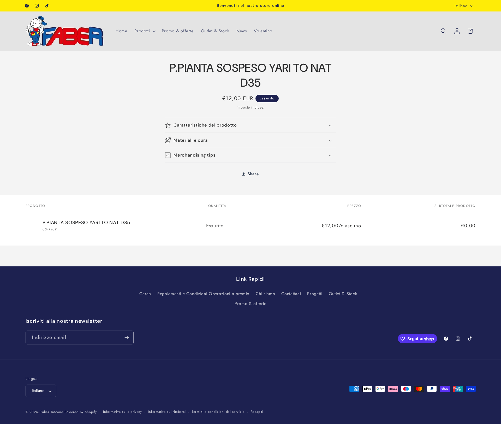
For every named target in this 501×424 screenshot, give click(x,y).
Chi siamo (265, 294)
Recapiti (257, 411)
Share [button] (253, 174)
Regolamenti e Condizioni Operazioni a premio (203, 294)
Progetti (315, 294)
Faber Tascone (51, 411)
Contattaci (291, 294)
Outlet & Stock (343, 294)
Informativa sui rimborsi (167, 411)
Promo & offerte (250, 304)
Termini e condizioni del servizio (218, 411)
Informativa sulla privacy (122, 411)
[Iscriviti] (126, 338)
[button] (144, 31)
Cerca (145, 294)
